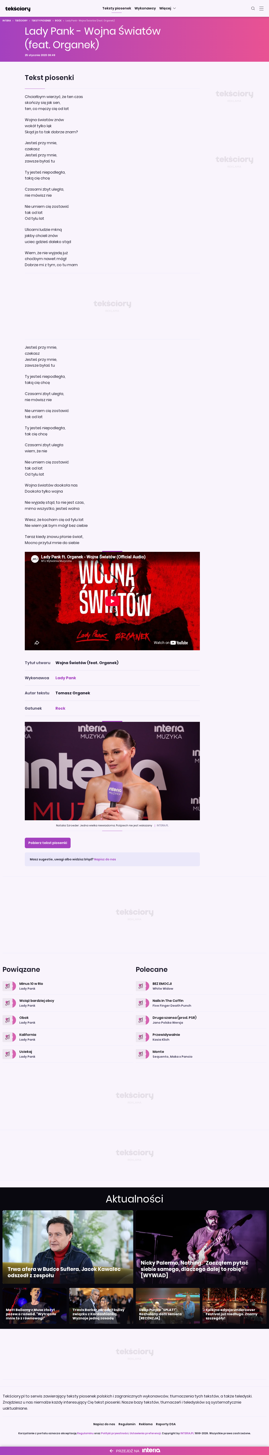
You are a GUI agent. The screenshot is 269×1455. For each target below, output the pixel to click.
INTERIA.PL (187, 1433)
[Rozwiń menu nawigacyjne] (261, 8)
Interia (7, 20)
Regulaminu (85, 1433)
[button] (117, 8)
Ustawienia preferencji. (145, 1433)
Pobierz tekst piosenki (47, 842)
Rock (58, 20)
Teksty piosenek (41, 20)
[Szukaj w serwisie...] (253, 8)
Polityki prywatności (114, 1433)
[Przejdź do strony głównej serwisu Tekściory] (17, 8)
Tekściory (21, 20)
